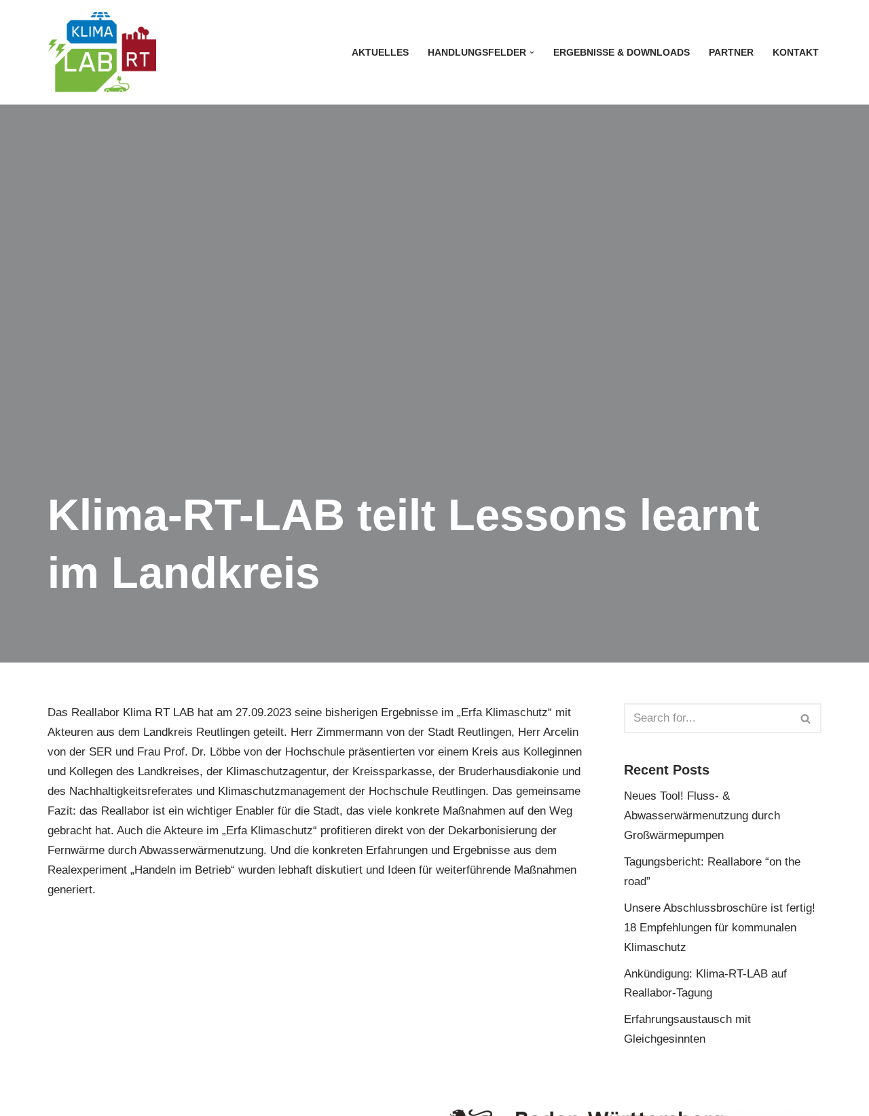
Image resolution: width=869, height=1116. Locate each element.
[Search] (806, 718)
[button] (532, 52)
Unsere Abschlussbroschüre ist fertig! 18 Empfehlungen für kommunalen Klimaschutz (719, 927)
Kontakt (796, 53)
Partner (731, 53)
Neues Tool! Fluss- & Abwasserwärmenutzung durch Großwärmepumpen (702, 815)
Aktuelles (380, 53)
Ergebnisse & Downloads (621, 53)
